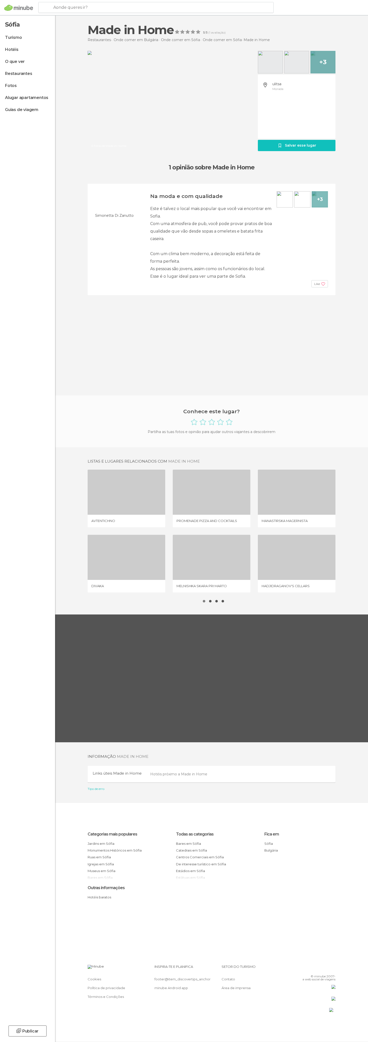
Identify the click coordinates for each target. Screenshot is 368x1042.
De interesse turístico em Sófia (201, 864)
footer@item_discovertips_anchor (182, 979)
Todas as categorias (195, 834)
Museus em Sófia (101, 871)
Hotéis (12, 49)
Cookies (94, 979)
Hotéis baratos (99, 897)
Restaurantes (18, 73)
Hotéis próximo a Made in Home (178, 774)
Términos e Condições (106, 997)
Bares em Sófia (188, 844)
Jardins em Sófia (101, 844)
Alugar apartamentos (26, 97)
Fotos (11, 85)
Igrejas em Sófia (101, 864)
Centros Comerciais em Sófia (200, 857)
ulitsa (276, 84)
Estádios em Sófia (190, 871)
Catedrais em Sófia (191, 850)
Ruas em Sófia (99, 857)
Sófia (268, 844)
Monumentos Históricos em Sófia (115, 850)
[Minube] (18, 7)
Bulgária (271, 850)
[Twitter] (315, 968)
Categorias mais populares (112, 834)
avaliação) (218, 32)
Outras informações (106, 887)
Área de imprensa (236, 988)
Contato (228, 979)
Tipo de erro (96, 788)
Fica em (271, 834)
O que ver (15, 61)
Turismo (13, 37)
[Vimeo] (323, 968)
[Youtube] (331, 968)
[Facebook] (307, 968)
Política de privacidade (106, 988)
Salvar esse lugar (300, 145)
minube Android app (171, 988)
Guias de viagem (21, 109)
